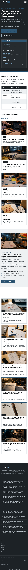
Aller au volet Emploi (7, 296)
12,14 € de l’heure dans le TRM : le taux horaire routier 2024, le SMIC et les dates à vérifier (13, 482)
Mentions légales (4, 564)
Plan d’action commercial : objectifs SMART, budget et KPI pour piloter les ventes (14, 487)
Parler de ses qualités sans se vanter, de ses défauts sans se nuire (12, 522)
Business (3, 541)
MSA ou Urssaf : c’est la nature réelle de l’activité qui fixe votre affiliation (13, 497)
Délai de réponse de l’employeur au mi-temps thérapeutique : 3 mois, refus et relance (12, 492)
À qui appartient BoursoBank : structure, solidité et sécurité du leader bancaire (14, 532)
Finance (3, 543)
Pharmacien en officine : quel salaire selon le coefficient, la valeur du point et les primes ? (12, 512)
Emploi (2, 547)
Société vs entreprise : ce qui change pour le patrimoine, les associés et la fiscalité (12, 502)
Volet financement (8, 35)
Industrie (3, 545)
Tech (2, 549)
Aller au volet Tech (6, 118)
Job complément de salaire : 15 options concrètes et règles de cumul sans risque (13, 517)
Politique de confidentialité (14, 569)
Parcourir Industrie (8, 281)
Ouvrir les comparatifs (9, 31)
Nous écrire (3, 551)
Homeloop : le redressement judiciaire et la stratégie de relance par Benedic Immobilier (12, 527)
